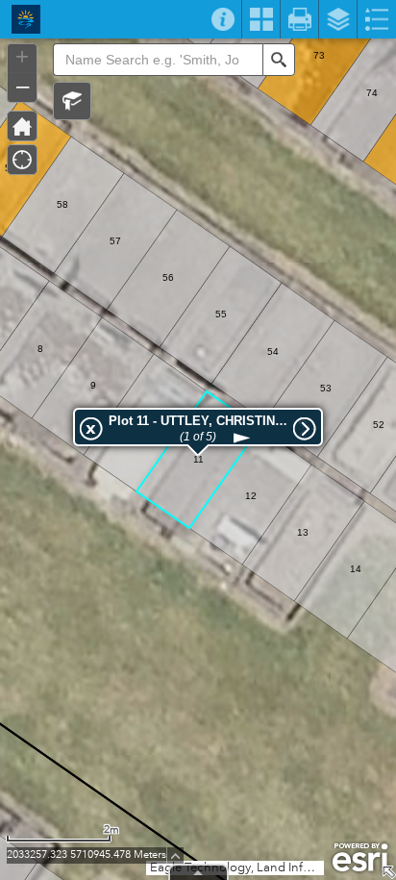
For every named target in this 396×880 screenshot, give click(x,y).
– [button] (22, 85)
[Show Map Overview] (388, 872)
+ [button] (22, 56)
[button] (72, 101)
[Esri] (360, 858)
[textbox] (157, 59)
